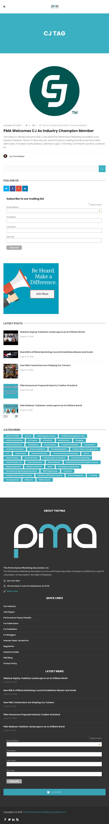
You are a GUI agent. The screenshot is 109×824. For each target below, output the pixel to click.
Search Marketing (75, 475)
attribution (47, 440)
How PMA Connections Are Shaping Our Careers (45, 365)
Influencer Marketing (80, 458)
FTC (7, 453)
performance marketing (68, 467)
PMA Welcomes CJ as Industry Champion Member (48, 130)
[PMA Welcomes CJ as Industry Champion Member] (54, 91)
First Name (11, 217)
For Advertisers (10, 623)
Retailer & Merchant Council (50, 475)
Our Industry (9, 606)
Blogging (79, 440)
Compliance (33, 445)
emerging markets (59, 449)
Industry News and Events (55, 125)
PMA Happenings (78, 125)
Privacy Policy (10, 663)
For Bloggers (9, 635)
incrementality (31, 458)
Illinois (86, 453)
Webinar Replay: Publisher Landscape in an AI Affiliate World (52, 332)
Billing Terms (12, 591)
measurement (54, 462)
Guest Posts (20, 453)
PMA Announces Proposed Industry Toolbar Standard (48, 385)
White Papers (44, 480)
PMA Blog (7, 657)
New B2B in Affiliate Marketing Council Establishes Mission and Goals (56, 352)
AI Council (32, 440)
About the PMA (12, 436)
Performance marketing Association (21, 471)
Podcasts (68, 471)
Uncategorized (12, 480)
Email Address (53, 207)
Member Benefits (13, 467)
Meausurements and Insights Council (82, 462)
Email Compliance (37, 449)
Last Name (11, 227)
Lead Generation (35, 462)
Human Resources (39, 453)
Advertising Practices (46, 436)
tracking (93, 475)
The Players (9, 612)
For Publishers (10, 629)
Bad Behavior (64, 440)
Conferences (50, 445)
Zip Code (10, 237)
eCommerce (89, 445)
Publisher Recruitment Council (19, 475)
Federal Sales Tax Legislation (85, 449)
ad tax (28, 436)
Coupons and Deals (70, 445)
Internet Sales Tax (14, 462)
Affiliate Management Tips (73, 436)
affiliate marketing (14, 440)
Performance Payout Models (17, 617)
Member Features (34, 467)
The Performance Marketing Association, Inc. (44, 812)
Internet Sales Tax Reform (16, 640)
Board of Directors (14, 445)
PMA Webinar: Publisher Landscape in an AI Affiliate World (51, 405)
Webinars (29, 480)
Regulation (8, 646)
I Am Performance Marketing (65, 453)
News (50, 467)
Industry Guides (11, 652)
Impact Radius (12, 458)
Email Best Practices (15, 449)
